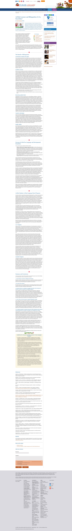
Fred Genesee (19, 20)
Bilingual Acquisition (20, 445)
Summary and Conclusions (38, 41)
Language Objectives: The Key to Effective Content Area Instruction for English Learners (52, 61)
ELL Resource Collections (43, 504)
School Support (22, 9)
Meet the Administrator (43, 486)
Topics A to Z (42, 510)
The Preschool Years (35, 504)
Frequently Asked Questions (44, 511)
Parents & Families (43, 500)
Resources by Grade (26, 484)
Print (23, 1)
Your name (17, 451)
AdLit (37, 527)
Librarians (41, 499)
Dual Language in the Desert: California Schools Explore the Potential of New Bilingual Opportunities (50, 37)
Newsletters (35, 1)
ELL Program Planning (27, 498)
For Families (34, 9)
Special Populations (26, 483)
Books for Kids (34, 518)
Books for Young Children (35, 517)
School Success (34, 507)
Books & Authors (39, 9)
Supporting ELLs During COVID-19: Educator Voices (44, 493)
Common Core (34, 499)
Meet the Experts (42, 485)
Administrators (42, 497)
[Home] (26, 5)
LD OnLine (40, 527)
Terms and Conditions (18, 480)
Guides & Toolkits (42, 505)
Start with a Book (28, 527)
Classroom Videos (42, 481)
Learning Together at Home (35, 503)
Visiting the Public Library (35, 511)
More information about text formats (36, 461)
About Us (31, 1)
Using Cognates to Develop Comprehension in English (52, 51)
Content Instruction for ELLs (36, 491)
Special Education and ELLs (27, 489)
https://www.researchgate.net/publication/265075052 (23, 388)
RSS (19, 1)
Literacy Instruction (34, 490)
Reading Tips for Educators (44, 509)
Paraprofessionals (42, 498)
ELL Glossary (25, 482)
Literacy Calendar (34, 524)
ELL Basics (17, 9)
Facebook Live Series (43, 487)
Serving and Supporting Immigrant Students (27, 488)
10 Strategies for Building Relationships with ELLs (52, 46)
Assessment (25, 501)
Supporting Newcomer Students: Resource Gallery (35, 482)
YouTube (21, 1)
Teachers (41, 496)
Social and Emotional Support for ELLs (26, 492)
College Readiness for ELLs (27, 497)
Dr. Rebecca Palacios (47, 39)
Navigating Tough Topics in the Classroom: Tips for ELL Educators (36, 498)
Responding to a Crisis (43, 517)
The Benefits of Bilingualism (38, 35)
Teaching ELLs (28, 9)
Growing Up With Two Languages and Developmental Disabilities (38, 37)
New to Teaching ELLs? (27, 481)
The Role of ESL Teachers (35, 495)
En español (27, 1)
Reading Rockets (34, 527)
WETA (39, 1)
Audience (49, 9)
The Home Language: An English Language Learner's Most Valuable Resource (28, 446)
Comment (17, 455)
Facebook (16, 1)
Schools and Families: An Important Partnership (35, 506)
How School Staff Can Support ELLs (27, 494)
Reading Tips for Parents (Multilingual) (43, 508)
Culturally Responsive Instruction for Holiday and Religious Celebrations (52, 56)
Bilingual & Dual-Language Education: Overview (27, 496)
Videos (44, 9)
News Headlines (52, 480)
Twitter (18, 1)
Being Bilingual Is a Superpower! (43, 490)
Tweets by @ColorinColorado (48, 66)
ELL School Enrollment (27, 495)
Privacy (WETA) (18, 481)
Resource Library (54, 9)
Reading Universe (44, 527)
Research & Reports (43, 512)
